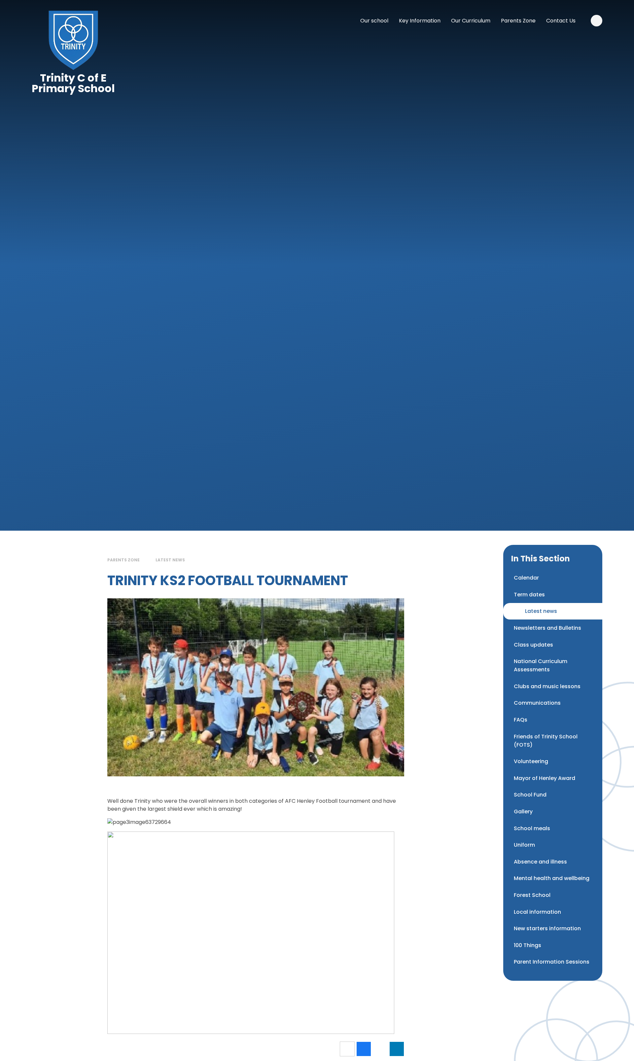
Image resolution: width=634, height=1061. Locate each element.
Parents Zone (123, 560)
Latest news (170, 560)
